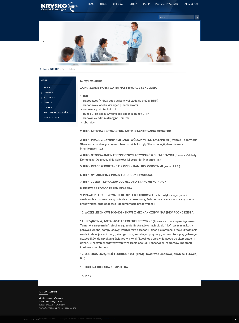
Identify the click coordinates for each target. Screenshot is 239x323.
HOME (91, 4)
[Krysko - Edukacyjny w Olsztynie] (59, 6)
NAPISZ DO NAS (191, 4)
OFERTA (133, 4)
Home (45, 69)
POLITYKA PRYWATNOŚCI (166, 4)
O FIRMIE (103, 4)
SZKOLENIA (118, 4)
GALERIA (146, 4)
